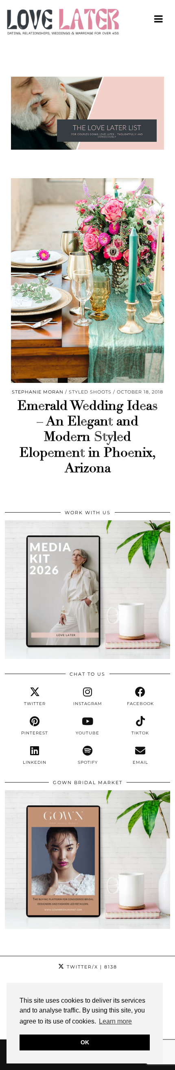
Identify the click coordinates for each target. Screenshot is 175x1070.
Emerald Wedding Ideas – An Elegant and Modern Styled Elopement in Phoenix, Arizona (88, 437)
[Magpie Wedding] (87, 23)
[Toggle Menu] (159, 18)
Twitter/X (91, 967)
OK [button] (85, 1042)
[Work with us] (87, 657)
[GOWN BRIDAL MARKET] (87, 927)
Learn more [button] (115, 1021)
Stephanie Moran (37, 392)
